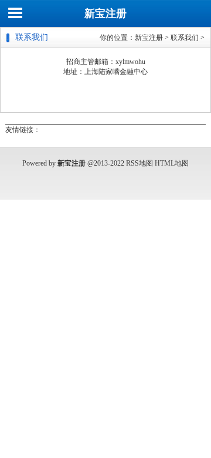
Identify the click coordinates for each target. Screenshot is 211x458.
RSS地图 (139, 163)
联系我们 (185, 37)
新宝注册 (105, 13)
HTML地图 (172, 163)
